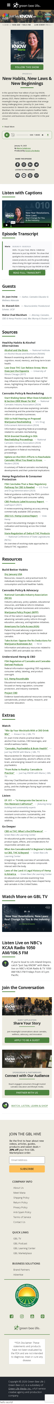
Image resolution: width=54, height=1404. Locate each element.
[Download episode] (48, 135)
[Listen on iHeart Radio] (17, 175)
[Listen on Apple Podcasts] (30, 175)
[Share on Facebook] (17, 164)
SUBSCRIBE (27, 1169)
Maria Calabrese (24, 148)
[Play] (7, 135)
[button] (8, 126)
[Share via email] (36, 164)
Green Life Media (32, 151)
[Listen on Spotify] (23, 175)
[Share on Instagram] (23, 164)
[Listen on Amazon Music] (36, 175)
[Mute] (43, 135)
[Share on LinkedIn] (30, 164)
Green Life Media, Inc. (19, 1388)
